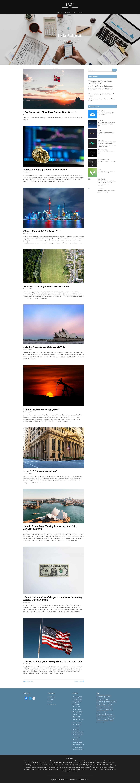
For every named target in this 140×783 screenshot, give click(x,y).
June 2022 (76, 727)
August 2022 (77, 724)
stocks (111, 716)
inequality (106, 706)
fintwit (110, 704)
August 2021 (77, 737)
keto (99, 711)
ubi (111, 719)
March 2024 (77, 709)
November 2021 (78, 732)
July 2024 (76, 704)
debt (106, 699)
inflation (100, 709)
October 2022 (77, 722)
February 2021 (77, 742)
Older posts (29, 681)
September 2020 (78, 749)
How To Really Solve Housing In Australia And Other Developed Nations (50, 527)
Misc (50, 702)
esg (99, 704)
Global (75, 12)
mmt (105, 711)
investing (108, 709)
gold (99, 706)
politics (109, 714)
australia (100, 696)
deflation (100, 701)
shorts (104, 716)
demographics (110, 701)
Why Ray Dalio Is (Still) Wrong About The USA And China (53, 661)
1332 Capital (70, 35)
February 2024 (77, 712)
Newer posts (78, 681)
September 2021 (78, 734)
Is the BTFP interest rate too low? (40, 471)
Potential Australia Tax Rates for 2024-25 (44, 346)
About (81, 12)
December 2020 (78, 744)
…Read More (60, 181)
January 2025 (77, 699)
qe (98, 716)
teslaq (105, 719)
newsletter (101, 714)
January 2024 (77, 714)
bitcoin (108, 696)
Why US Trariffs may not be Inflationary (101, 86)
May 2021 (76, 739)
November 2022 (78, 719)
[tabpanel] (70, 39)
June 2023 (76, 717)
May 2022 (76, 729)
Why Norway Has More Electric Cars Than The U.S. (50, 112)
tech (99, 719)
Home (59, 12)
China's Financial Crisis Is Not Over (42, 231)
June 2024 (76, 707)
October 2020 (77, 747)
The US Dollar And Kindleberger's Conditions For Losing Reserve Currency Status (52, 598)
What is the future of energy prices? (41, 409)
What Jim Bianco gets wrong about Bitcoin (45, 169)
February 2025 (77, 697)
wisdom (100, 721)
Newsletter (67, 12)
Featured (52, 697)
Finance (51, 699)
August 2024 (77, 702)
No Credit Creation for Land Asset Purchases (46, 286)
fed (104, 704)
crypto (100, 699)
